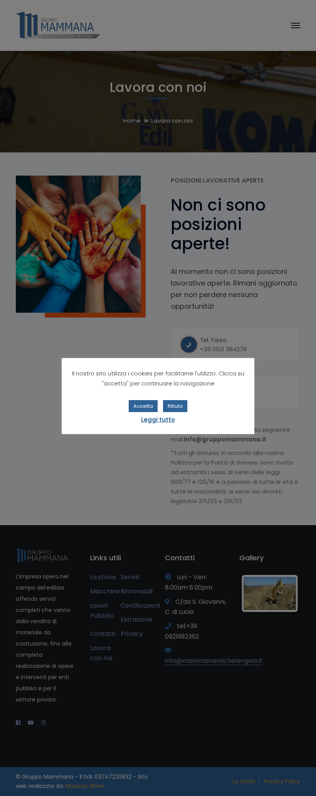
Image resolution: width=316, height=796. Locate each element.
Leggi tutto (158, 420)
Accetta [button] (143, 406)
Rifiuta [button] (175, 406)
